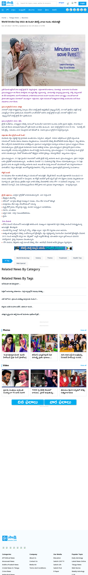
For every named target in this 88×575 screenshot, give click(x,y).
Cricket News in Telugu (10, 568)
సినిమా (40, 10)
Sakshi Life (57, 565)
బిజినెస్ (54, 10)
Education (57, 558)
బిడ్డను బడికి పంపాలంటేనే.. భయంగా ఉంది (44, 307)
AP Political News (8, 558)
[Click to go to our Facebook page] (67, 9)
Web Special (21, 264)
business (25, 18)
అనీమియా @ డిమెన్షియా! (43, 284)
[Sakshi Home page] (7, 3)
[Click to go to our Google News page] (85, 9)
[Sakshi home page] (9, 538)
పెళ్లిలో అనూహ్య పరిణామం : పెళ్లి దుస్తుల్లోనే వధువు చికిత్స (42, 292)
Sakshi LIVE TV (58, 562)
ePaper (61, 3)
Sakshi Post (57, 568)
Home (4, 18)
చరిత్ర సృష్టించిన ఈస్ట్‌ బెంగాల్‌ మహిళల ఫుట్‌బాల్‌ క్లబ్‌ (43, 314)
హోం (7, 10)
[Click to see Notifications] (68, 3)
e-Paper (56, 572)
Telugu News (76, 565)
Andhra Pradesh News (10, 565)
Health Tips (77, 258)
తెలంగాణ (31, 10)
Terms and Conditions (38, 568)
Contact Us (33, 562)
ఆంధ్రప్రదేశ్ (22, 10)
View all (83, 330)
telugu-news (14, 18)
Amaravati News (8, 562)
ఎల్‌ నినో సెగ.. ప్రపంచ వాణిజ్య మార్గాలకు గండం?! (42, 299)
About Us (33, 558)
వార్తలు (13, 10)
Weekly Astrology (78, 572)
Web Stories (76, 568)
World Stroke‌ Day (23, 258)
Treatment (63, 258)
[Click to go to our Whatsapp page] (71, 9)
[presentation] (4, 343)
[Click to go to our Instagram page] (78, 9)
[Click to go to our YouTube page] (81, 9)
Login (82, 3)
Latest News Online (79, 562)
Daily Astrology (77, 558)
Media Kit (33, 565)
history (38, 258)
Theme (49, 258)
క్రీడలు (47, 10)
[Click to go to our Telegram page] (21, 547)
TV (75, 3)
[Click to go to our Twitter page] (74, 9)
